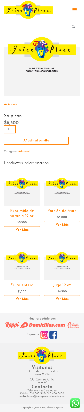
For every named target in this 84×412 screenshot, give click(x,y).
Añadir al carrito (36, 140)
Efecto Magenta (55, 408)
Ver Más (22, 230)
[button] (73, 26)
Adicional (11, 104)
